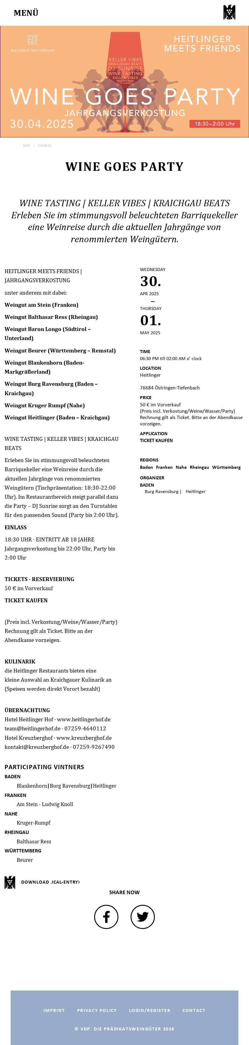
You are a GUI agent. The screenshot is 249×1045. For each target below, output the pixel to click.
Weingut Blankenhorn (33, 362)
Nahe (181, 467)
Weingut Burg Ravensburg (39, 383)
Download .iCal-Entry (49, 882)
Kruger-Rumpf (33, 822)
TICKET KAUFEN (26, 600)
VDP (26, 145)
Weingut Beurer (25, 350)
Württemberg (226, 467)
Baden (146, 467)
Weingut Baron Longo (33, 329)
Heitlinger (104, 785)
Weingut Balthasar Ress (36, 316)
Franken (164, 467)
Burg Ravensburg (70, 785)
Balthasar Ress (34, 841)
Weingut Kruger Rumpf (35, 405)
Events (45, 145)
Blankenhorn (32, 785)
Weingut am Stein (28, 304)
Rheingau (199, 467)
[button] (106, 917)
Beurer (25, 860)
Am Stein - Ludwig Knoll (45, 804)
